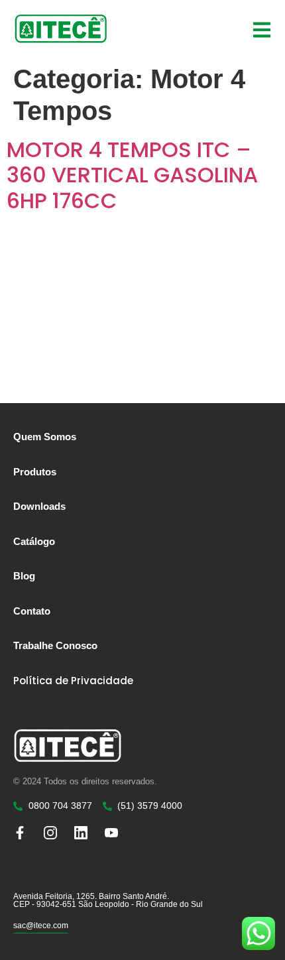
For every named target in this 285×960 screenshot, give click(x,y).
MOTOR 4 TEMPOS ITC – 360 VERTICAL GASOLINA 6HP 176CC (132, 175)
